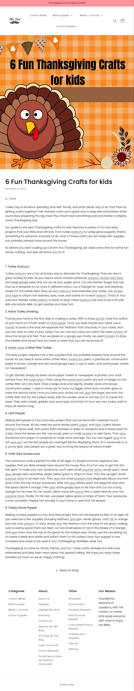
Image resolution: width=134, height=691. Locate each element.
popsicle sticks (92, 470)
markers (118, 332)
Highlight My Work (49, 609)
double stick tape (111, 278)
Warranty (44, 615)
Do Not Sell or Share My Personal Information (50, 660)
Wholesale (75, 598)
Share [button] (12, 198)
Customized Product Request (81, 626)
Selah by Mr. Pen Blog (48, 628)
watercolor (76, 359)
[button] (62, 15)
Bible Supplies (17, 604)
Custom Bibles (17, 598)
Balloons (23, 266)
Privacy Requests (49, 650)
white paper (58, 323)
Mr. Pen (70, 684)
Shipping (44, 604)
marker (10, 327)
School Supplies (18, 615)
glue (88, 393)
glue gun (17, 442)
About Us (44, 598)
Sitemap (73, 649)
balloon (101, 295)
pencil (100, 318)
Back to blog (69, 570)
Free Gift (73, 643)
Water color (16, 348)
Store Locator (77, 604)
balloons (77, 232)
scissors (93, 278)
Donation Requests (80, 609)
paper (83, 425)
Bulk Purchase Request (77, 617)
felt (112, 519)
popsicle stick (83, 478)
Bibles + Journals (18, 609)
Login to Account (48, 645)
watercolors (37, 380)
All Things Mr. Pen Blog (48, 637)
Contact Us (45, 620)
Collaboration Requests (77, 636)
